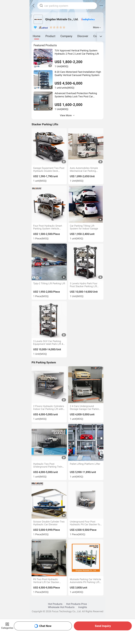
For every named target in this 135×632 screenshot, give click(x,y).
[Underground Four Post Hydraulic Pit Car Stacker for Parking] (85, 500)
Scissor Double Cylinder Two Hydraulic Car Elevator (49, 523)
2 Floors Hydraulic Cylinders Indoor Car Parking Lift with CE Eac (48, 407)
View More (66, 115)
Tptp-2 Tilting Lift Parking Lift (49, 283)
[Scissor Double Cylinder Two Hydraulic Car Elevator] (49, 500)
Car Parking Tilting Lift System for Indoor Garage (84, 227)
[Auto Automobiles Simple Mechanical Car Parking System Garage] (85, 146)
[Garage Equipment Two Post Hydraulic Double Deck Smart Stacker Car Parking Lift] (49, 146)
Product (50, 36)
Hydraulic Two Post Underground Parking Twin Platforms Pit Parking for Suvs (47, 465)
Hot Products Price (76, 604)
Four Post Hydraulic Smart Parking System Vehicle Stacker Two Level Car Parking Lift (47, 227)
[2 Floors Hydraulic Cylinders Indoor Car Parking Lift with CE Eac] (49, 384)
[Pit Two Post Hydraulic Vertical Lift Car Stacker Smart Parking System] (49, 557)
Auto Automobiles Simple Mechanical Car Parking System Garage (84, 169)
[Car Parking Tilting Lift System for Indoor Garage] (85, 204)
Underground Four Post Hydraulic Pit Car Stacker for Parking (85, 523)
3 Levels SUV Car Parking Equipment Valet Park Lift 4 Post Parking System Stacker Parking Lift (49, 342)
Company (66, 36)
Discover (82, 36)
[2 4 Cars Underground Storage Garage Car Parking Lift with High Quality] (85, 384)
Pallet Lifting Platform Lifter (85, 463)
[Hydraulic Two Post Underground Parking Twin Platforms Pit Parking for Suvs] (49, 442)
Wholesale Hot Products (61, 607)
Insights (82, 607)
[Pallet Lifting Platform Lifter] (85, 442)
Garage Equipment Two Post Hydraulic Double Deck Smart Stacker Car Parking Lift (48, 169)
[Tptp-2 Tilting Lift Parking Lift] (49, 262)
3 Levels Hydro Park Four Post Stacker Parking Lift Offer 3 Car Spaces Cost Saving (83, 285)
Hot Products (55, 604)
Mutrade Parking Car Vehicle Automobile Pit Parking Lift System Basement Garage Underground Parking (85, 581)
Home (36, 36)
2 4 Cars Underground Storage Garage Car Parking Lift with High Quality (85, 407)
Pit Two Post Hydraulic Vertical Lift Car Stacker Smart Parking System (46, 581)
